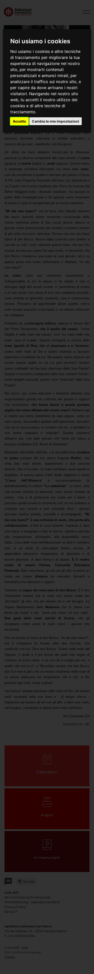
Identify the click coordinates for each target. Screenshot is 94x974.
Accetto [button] (19, 121)
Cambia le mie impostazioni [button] (55, 121)
